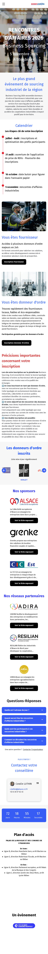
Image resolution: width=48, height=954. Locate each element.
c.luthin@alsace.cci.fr (19, 789)
